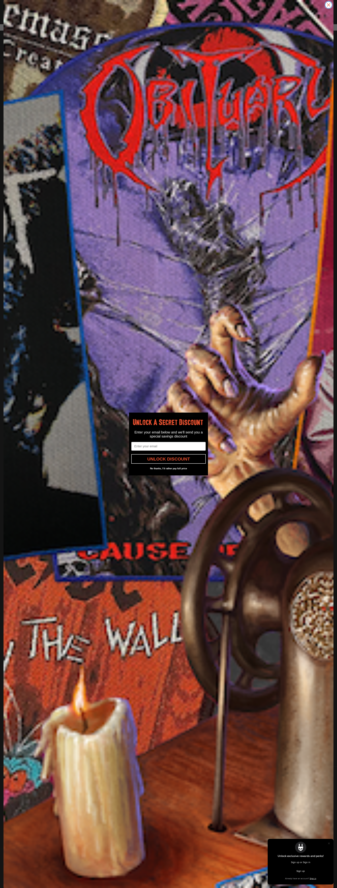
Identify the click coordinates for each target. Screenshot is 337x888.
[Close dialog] (328, 4)
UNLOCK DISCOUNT (168, 458)
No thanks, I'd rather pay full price (168, 468)
